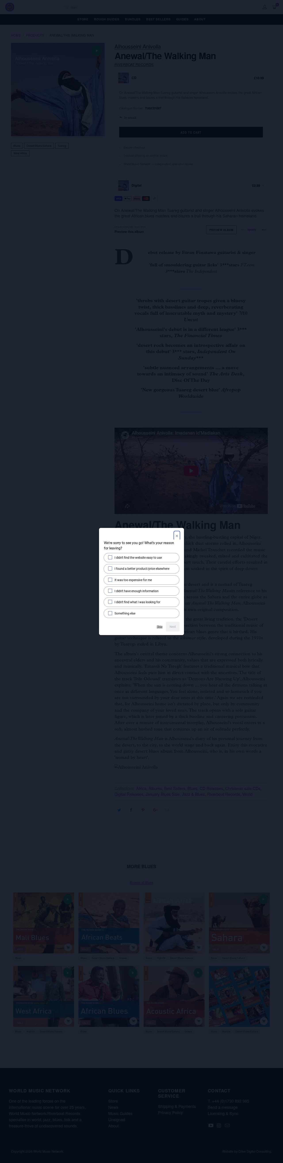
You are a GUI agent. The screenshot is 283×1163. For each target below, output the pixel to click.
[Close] (177, 536)
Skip (160, 626)
